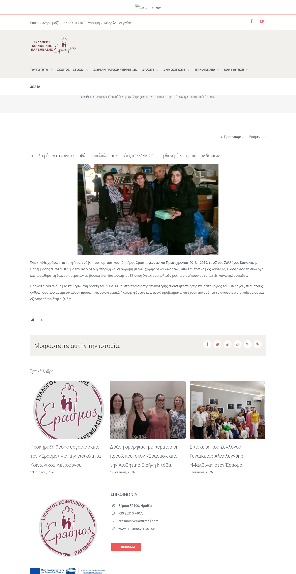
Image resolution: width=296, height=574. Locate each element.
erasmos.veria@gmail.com (138, 521)
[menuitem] (41, 69)
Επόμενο (256, 137)
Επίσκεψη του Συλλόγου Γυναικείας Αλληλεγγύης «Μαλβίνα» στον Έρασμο (137, 456)
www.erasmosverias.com (137, 528)
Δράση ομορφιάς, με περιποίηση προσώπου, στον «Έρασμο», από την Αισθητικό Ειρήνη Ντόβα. (64, 456)
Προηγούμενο (234, 137)
